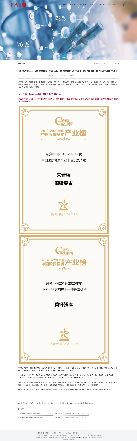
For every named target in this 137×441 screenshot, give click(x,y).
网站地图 (99, 437)
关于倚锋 (64, 5)
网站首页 (40, 433)
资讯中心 (109, 63)
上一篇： (35, 403)
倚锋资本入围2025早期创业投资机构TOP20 (29, 413)
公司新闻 (116, 63)
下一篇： (75, 403)
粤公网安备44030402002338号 (89, 437)
